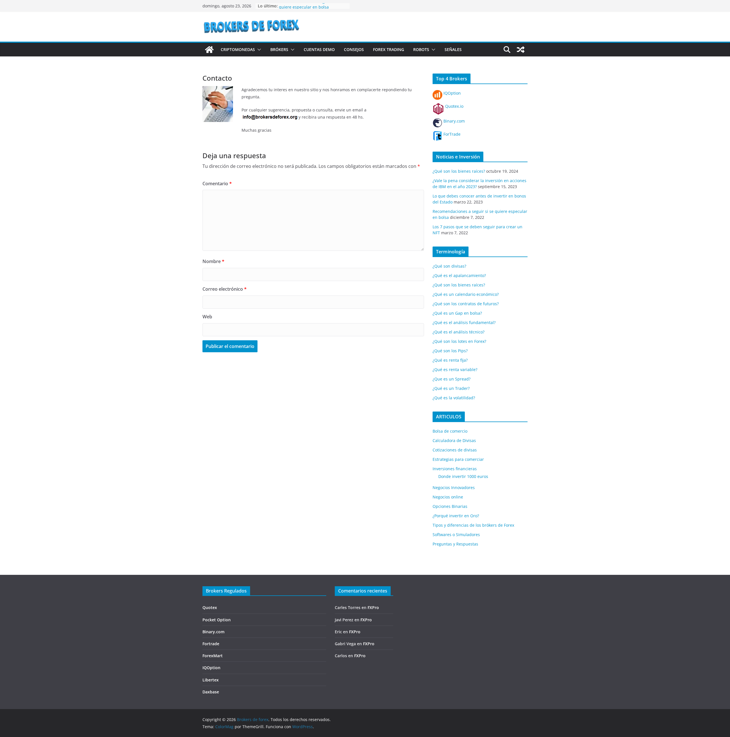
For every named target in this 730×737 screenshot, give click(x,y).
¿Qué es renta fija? (450, 360)
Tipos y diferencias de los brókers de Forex (473, 525)
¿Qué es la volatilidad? (454, 397)
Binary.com (453, 121)
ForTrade (451, 134)
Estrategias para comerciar (458, 459)
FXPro (373, 607)
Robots (421, 49)
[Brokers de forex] (209, 49)
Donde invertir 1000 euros (463, 476)
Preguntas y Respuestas (455, 544)
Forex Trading (388, 49)
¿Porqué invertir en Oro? (456, 515)
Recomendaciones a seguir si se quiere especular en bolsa (309, 8)
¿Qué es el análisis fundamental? (464, 322)
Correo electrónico (224, 289)
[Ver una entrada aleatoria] (521, 49)
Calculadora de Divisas (454, 440)
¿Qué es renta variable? (455, 369)
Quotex (209, 607)
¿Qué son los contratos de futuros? (466, 303)
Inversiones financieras (455, 468)
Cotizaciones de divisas (455, 450)
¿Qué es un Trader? (451, 388)
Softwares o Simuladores (456, 534)
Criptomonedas (238, 49)
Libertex (210, 680)
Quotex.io (453, 106)
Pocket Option (216, 619)
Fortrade (210, 643)
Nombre (213, 261)
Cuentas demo (319, 49)
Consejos (354, 49)
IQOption (451, 93)
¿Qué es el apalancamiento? (459, 275)
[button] (258, 50)
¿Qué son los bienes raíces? (459, 171)
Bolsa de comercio (450, 431)
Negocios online (448, 497)
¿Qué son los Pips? (450, 350)
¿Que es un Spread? (452, 379)
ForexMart (212, 655)
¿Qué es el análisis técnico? (458, 332)
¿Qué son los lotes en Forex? (459, 341)
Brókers (279, 49)
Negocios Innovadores (454, 487)
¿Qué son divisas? (449, 266)
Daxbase (210, 692)
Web (207, 316)
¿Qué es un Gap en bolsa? (457, 313)
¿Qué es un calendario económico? (466, 294)
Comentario (217, 183)
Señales (453, 49)
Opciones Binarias (450, 506)
